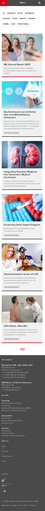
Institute (5, 451)
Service (20, 13)
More (22, 349)
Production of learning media (14, 410)
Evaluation (6, 18)
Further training (23, 24)
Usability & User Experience (13, 436)
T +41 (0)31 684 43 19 (10, 390)
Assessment (11, 13)
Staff (4, 446)
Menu (22, 3)
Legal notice (17, 505)
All (4, 13)
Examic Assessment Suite (12, 421)
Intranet (32, 505)
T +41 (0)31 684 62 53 (11, 375)
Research (23, 18)
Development (29, 13)
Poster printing (8, 433)
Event (13, 24)
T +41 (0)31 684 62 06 (11, 377)
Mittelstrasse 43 (8, 368)
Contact (5, 474)
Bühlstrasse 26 (8, 385)
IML (3, 3)
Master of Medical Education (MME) (16, 408)
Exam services (7, 423)
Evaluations (6, 418)
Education (31, 18)
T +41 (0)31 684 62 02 (11, 372)
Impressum (6, 505)
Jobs (4, 461)
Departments (7, 456)
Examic (15, 18)
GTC (26, 505)
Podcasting (6, 431)
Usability (6, 24)
